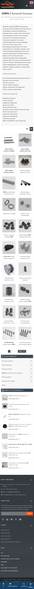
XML (24, 580)
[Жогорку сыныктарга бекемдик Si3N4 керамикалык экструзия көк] (8, 225)
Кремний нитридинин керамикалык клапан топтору (25, 172)
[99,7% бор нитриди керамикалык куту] (5, 397)
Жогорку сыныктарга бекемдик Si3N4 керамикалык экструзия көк (9, 236)
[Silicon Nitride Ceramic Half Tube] (25, 140)
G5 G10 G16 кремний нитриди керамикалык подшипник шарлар (8, 257)
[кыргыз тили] (31, 3)
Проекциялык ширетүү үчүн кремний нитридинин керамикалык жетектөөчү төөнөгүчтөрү (25, 343)
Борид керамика (6, 377)
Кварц (3, 385)
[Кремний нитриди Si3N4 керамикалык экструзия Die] (25, 225)
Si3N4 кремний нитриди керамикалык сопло (9, 193)
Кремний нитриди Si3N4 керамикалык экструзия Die (25, 236)
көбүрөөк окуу (9, 153)
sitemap (19, 580)
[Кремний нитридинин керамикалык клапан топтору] (25, 161)
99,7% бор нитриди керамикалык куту (18, 396)
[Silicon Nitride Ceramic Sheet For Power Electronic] (8, 161)
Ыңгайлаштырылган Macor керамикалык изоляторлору (19, 435)
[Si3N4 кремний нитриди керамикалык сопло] (8, 182)
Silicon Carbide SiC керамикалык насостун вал (20, 415)
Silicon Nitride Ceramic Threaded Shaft (9, 150)
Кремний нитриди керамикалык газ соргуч (9, 322)
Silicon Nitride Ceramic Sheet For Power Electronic (9, 172)
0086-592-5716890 (11, 489)
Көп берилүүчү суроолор (9, 568)
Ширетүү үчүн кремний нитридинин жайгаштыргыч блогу (25, 279)
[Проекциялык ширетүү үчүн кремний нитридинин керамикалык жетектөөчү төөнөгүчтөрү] (25, 333)
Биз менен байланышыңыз (9, 571)
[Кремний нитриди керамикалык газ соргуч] (8, 311)
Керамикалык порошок (8, 381)
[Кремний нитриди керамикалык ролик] (8, 268)
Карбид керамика (7, 365)
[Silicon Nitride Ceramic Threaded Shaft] (8, 140)
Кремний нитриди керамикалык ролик (9, 279)
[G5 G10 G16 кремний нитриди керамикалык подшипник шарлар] (8, 247)
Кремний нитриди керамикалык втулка (9, 300)
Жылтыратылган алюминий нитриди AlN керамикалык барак (18, 464)
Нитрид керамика (27, 17)
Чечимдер (4, 562)
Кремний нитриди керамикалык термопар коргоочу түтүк (25, 193)
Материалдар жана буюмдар (13, 17)
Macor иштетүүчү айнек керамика (12, 373)
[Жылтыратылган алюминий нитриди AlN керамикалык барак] (5, 465)
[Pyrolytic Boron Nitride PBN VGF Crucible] (5, 446)
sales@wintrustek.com (13, 492)
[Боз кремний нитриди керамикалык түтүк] (25, 247)
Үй (3, 17)
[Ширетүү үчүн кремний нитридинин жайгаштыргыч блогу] (25, 268)
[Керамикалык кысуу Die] (8, 204)
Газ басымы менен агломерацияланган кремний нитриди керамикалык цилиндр (25, 322)
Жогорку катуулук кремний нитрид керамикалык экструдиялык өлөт (25, 214)
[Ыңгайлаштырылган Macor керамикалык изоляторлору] (5, 436)
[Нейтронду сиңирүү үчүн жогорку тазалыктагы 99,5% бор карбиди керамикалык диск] (5, 426)
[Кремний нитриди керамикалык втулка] (8, 290)
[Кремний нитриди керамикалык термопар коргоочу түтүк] (25, 182)
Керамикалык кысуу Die (9, 214)
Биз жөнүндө (5, 556)
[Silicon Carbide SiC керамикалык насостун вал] (5, 416)
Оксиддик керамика (7, 361)
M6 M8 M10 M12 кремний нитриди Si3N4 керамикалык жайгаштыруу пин (9, 343)
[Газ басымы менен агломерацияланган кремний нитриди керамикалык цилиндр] (25, 311)
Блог (2, 565)
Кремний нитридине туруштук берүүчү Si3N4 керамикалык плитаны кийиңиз (25, 300)
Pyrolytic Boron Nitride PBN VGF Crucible (20, 444)
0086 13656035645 (20, 495)
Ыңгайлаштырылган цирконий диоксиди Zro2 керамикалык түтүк (20, 454)
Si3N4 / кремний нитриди (17, 19)
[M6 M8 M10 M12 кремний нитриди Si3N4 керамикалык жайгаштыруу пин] (8, 333)
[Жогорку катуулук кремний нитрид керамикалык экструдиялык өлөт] (25, 204)
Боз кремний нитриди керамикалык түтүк (25, 257)
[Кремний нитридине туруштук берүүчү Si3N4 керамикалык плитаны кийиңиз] (25, 290)
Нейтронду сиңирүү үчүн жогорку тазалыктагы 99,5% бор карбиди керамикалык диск (20, 425)
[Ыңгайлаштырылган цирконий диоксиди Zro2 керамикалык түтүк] (5, 455)
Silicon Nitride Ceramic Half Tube (25, 150)
